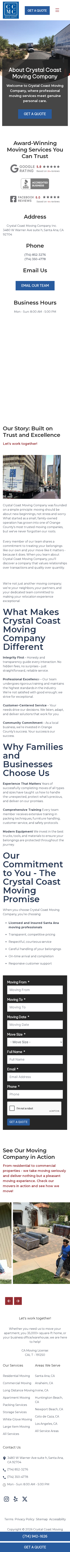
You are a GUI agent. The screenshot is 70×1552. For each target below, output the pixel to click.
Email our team (35, 286)
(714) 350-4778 (35, 259)
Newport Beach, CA (49, 1409)
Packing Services (15, 1405)
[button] (18, 1301)
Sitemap (42, 1519)
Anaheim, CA (44, 1383)
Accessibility (57, 1519)
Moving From (17, 982)
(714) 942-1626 (35, 1536)
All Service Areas (47, 1431)
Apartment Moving (16, 1397)
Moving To (15, 1000)
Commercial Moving (17, 1383)
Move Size (15, 1034)
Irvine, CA (41, 1390)
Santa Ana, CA (45, 1376)
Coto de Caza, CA (47, 1416)
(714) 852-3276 (17, 1469)
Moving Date (16, 1017)
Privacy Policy (24, 1519)
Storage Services (15, 1412)
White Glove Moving (17, 1419)
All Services (11, 1434)
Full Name (14, 1052)
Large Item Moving (16, 1426)
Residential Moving (16, 1376)
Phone (12, 1087)
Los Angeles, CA (46, 1423)
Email (11, 1069)
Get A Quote (35, 114)
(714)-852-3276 (35, 254)
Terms (8, 1519)
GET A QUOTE (37, 10)
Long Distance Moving (19, 1390)
